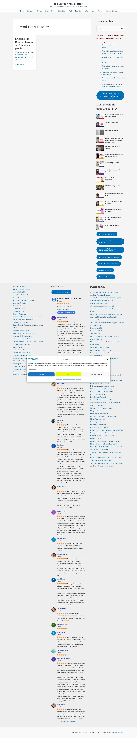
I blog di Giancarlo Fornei (99, 411)
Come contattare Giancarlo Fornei (101, 350)
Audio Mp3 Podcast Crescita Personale (103, 317)
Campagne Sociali (19, 308)
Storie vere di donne (19, 369)
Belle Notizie (17, 305)
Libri (86, 11)
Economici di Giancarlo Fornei (100, 383)
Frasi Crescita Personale (98, 397)
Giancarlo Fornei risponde (21, 330)
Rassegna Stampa (105, 270)
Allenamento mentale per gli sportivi (102, 306)
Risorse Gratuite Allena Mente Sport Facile (104, 441)
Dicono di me (50, 11)
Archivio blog (58, 286)
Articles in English (19, 292)
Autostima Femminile (20, 303)
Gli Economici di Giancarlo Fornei (24, 333)
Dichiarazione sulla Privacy (69, 379)
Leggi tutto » (19, 64)
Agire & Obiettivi (19, 286)
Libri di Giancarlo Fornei (21, 344)
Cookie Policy (59, 379)
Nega (68, 374)
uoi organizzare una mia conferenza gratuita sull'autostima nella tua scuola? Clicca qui (110, 95)
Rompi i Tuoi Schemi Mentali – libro (25, 366)
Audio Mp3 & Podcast (20, 295)
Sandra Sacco (61, 486)
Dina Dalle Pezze (62, 624)
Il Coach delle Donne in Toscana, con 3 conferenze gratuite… (24, 43)
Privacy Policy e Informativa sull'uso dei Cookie (106, 430)
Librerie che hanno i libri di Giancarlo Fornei (28, 341)
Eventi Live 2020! (96, 328)
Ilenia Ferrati (61, 632)
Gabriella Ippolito (62, 650)
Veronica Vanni (62, 554)
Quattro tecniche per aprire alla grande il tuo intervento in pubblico (112, 59)
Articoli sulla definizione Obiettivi (107, 241)
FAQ (70, 11)
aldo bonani (60, 420)
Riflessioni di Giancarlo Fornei (23, 361)
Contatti (39, 11)
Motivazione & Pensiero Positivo (24, 350)
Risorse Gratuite (111, 11)
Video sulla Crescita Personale (100, 460)
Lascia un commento (22, 52)
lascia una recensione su (65, 312)
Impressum (78, 379)
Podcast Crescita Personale (99, 427)
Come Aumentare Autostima (99, 347)
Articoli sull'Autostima (107, 234)
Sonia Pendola (61, 704)
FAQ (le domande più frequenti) (101, 389)
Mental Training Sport (97, 419)
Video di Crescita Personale (108, 263)
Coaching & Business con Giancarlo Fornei (27, 317)
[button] (108, 359)
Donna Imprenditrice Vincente (23, 319)
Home (22, 11)
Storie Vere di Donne (61, 292)
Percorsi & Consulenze (98, 424)
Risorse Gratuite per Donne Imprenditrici (104, 444)
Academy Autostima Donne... (100, 295)
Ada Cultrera (61, 383)
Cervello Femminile (19, 314)
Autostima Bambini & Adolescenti (24, 300)
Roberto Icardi (61, 538)
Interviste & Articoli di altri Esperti (25, 339)
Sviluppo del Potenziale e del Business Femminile (107, 457)
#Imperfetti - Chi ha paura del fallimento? (104, 292)
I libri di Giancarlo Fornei (99, 413)
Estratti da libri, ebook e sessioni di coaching (28, 325)
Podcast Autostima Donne (21, 352)
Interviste (78, 11)
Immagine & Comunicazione (22, 336)
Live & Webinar (18, 347)
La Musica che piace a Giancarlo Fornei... (104, 416)
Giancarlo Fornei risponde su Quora (102, 400)
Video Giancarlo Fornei (21, 374)
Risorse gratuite (18, 363)
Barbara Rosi (61, 511)
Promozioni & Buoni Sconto (22, 355)
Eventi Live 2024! (96, 331)
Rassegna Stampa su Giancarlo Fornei (103, 433)
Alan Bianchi (61, 579)
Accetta (41, 374)
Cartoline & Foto (18, 311)
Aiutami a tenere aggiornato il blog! (102, 300)
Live (93, 11)
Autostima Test (95, 333)
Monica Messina (62, 317)
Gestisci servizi (32, 369)
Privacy (100, 11)
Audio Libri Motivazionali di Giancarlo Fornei (106, 314)
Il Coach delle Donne (68, 3)
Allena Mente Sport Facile (21, 289)
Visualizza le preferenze (96, 374)
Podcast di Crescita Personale (109, 257)
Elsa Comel (60, 445)
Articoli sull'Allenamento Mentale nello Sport (107, 250)
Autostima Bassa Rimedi (98, 320)
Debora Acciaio (62, 608)
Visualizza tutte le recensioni (68, 721)
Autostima (16, 297)
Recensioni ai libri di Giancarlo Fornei (26, 358)
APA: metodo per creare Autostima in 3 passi (105, 297)
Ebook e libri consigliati (21, 322)
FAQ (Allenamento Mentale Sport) (102, 386)
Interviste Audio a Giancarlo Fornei (102, 435)
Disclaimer (61, 11)
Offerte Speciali (95, 422)
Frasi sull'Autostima (106, 277)
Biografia (30, 11)
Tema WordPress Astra (116, 732)
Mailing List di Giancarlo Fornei (101, 408)
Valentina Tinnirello (63, 658)
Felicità (15, 328)
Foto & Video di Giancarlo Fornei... (102, 391)
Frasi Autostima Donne (98, 394)
